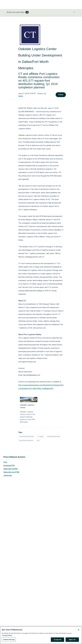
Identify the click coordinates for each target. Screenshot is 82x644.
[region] (41, 635)
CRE (38, 440)
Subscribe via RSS (10, 469)
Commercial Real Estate (26, 436)
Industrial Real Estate (53, 436)
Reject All (72, 639)
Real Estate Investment (26, 440)
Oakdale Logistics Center (27, 406)
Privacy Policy (7, 635)
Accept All (57, 639)
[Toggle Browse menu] (74, 12)
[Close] (78, 629)
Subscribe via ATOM (11, 472)
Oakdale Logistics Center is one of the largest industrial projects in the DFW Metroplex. (27, 417)
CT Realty (40, 436)
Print (5, 462)
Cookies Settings (9, 639)
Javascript (7, 475)
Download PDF (9, 465)
